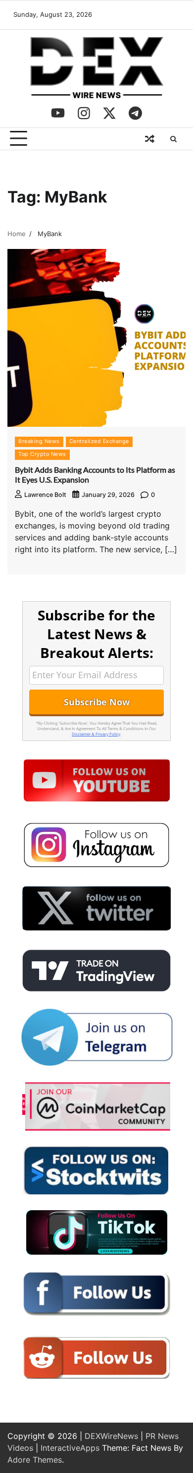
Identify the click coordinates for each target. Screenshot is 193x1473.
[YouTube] (58, 113)
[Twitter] (109, 113)
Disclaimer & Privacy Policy (96, 733)
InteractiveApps (70, 1448)
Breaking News (39, 441)
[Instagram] (84, 113)
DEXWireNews (111, 1436)
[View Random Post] (149, 138)
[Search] (173, 138)
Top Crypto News (42, 454)
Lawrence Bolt (45, 494)
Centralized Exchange (99, 441)
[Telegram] (135, 113)
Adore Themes (34, 1460)
